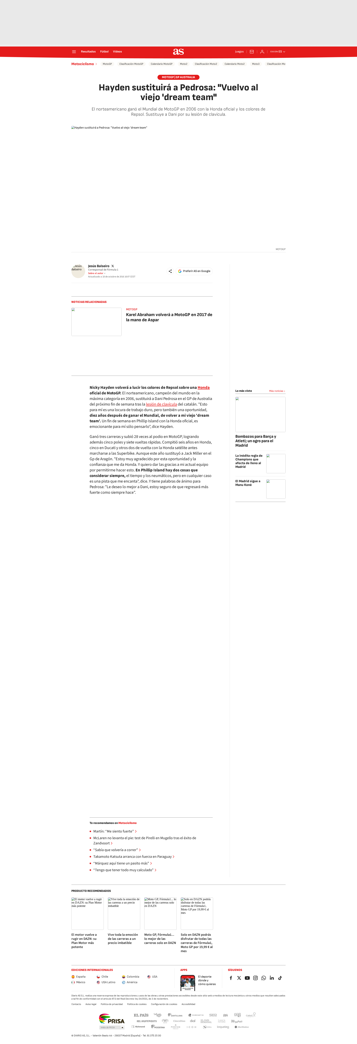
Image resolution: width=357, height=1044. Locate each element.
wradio (165, 1021)
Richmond (138, 1026)
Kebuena (236, 1021)
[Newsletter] (252, 51)
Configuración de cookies (164, 1004)
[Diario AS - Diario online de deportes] (178, 52)
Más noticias (276, 391)
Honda (204, 387)
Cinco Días (179, 1021)
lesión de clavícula (161, 404)
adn (237, 1015)
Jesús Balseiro (98, 266)
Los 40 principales (157, 1015)
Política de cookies (137, 1004)
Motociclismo (82, 64)
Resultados (88, 51)
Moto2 (183, 63)
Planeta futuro (221, 1021)
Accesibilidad (188, 1004)
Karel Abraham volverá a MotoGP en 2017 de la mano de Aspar (169, 317)
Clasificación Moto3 (278, 63)
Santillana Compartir (195, 1015)
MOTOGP (131, 309)
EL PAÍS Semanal (206, 1021)
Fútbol (104, 51)
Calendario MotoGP (162, 63)
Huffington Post (146, 1021)
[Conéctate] (262, 51)
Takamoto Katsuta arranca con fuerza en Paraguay (132, 856)
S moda (207, 1027)
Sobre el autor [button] (95, 273)
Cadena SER (213, 1015)
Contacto (76, 1004)
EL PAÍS (141, 1015)
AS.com (225, 1015)
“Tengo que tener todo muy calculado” (123, 870)
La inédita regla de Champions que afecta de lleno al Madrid (249, 461)
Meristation (242, 1027)
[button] (170, 271)
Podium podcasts (175, 1027)
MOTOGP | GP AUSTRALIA (178, 77)
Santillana (175, 1015)
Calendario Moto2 (235, 63)
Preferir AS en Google (196, 271)
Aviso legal (91, 1004)
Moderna (158, 1027)
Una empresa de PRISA (111, 1018)
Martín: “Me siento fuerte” (113, 831)
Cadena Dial (192, 1021)
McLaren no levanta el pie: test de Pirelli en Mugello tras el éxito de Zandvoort (144, 840)
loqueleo (223, 1027)
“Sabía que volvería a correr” (115, 850)
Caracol (251, 1015)
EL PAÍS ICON (191, 1027)
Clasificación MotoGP (131, 63)
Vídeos (117, 51)
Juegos (239, 51)
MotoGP (107, 63)
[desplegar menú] (74, 51)
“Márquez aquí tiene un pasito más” (121, 863)
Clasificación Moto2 (206, 63)
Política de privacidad (112, 1004)
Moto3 (256, 63)
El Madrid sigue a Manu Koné (247, 483)
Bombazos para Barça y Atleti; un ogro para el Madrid (255, 441)
